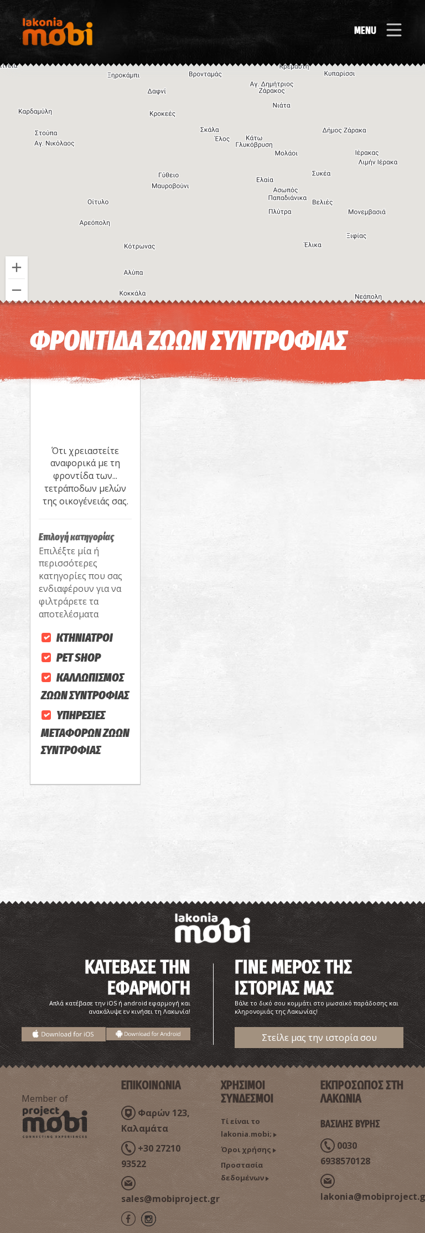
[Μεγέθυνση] (17, 267)
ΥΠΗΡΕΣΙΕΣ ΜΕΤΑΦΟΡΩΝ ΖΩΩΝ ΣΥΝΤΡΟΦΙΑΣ (85, 732)
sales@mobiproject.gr (170, 1199)
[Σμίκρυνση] (17, 290)
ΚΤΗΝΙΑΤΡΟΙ (84, 637)
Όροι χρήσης (246, 1149)
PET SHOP (78, 657)
